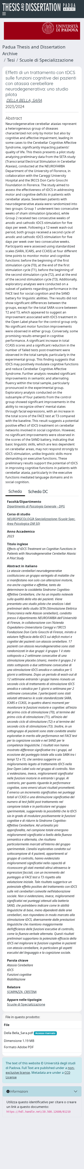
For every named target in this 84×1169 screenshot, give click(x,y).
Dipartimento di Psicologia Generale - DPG (36, 506)
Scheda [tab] (15, 491)
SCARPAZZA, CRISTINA (22, 992)
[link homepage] (40, 7)
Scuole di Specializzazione (46, 60)
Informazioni (19, 1091)
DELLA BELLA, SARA (24, 100)
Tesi (11, 60)
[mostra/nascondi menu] (4, 14)
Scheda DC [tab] (38, 491)
